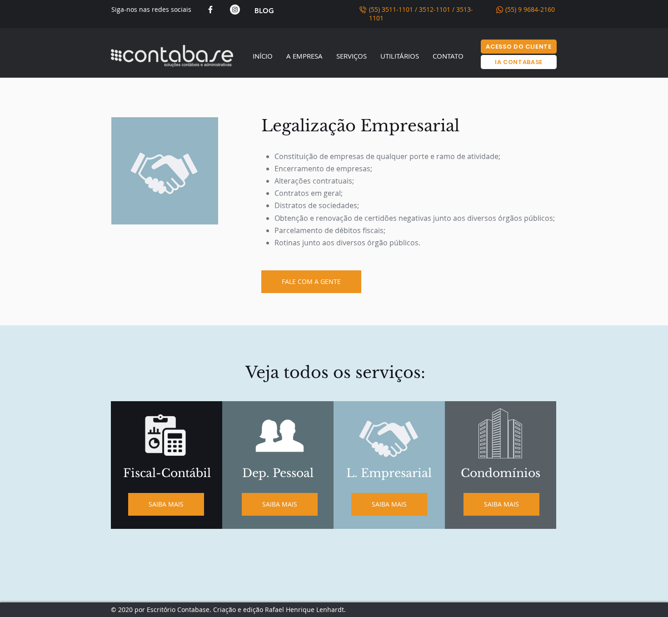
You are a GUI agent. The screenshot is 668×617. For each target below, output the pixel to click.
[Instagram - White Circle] (235, 10)
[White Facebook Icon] (210, 10)
